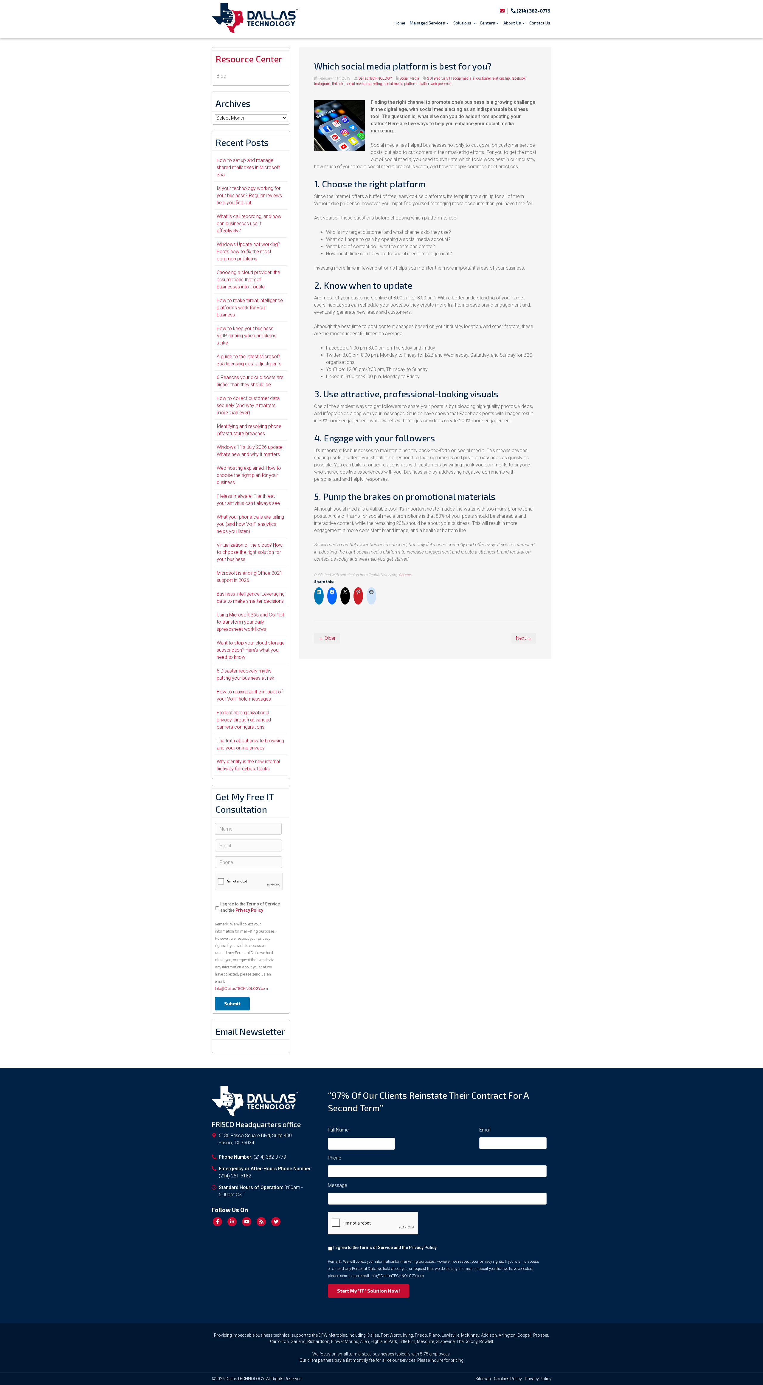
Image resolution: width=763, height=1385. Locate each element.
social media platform (401, 84)
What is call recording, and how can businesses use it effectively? (249, 224)
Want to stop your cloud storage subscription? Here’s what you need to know (251, 650)
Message (337, 1185)
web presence (441, 84)
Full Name (338, 1130)
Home (400, 22)
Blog (221, 76)
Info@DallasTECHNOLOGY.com (241, 988)
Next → (524, 638)
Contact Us (539, 22)
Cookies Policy (508, 1378)
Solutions (462, 22)
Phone (334, 1158)
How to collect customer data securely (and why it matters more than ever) (248, 405)
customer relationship (493, 78)
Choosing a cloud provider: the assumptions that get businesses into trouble (248, 280)
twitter (424, 84)
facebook (518, 78)
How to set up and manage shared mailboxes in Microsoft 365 (248, 167)
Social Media (409, 78)
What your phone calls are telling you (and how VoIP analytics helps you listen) (250, 524)
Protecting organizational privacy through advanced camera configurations (244, 720)
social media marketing (364, 84)
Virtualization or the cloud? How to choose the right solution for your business (250, 552)
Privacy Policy (249, 910)
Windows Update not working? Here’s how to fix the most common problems (248, 252)
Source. (405, 574)
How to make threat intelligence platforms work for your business (250, 308)
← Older (327, 638)
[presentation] (249, 882)
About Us (512, 22)
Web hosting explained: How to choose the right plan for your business (249, 475)
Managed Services (428, 22)
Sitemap (483, 1378)
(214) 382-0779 (533, 10)
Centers (488, 22)
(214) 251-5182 (235, 1176)
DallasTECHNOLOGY (375, 78)
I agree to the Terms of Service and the (250, 907)
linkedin (338, 84)
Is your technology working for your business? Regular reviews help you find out (249, 195)
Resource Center (248, 58)
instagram (322, 84)
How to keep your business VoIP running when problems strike (246, 336)
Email (485, 1130)
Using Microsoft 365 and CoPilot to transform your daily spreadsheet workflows (250, 622)
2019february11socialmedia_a (450, 78)
